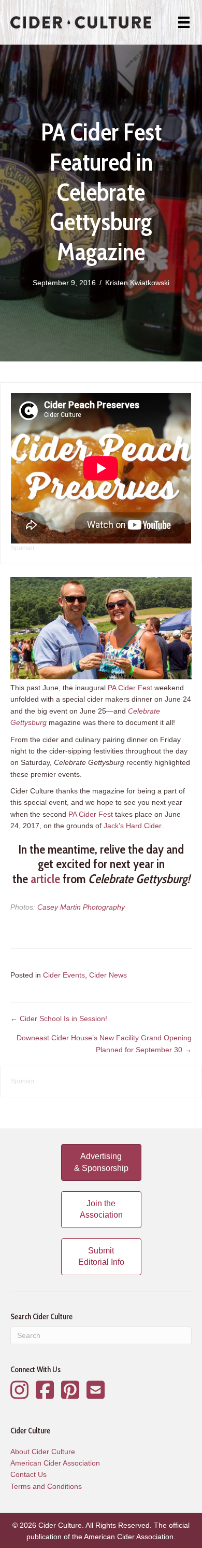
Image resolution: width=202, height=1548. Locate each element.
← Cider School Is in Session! (58, 1018)
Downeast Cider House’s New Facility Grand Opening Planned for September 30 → (104, 1043)
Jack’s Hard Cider (132, 825)
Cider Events (64, 975)
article (45, 878)
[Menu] (184, 22)
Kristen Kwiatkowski (137, 282)
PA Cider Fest (130, 688)
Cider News (108, 975)
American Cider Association (55, 1463)
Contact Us (28, 1474)
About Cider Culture (42, 1451)
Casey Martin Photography (81, 907)
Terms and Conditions (46, 1486)
